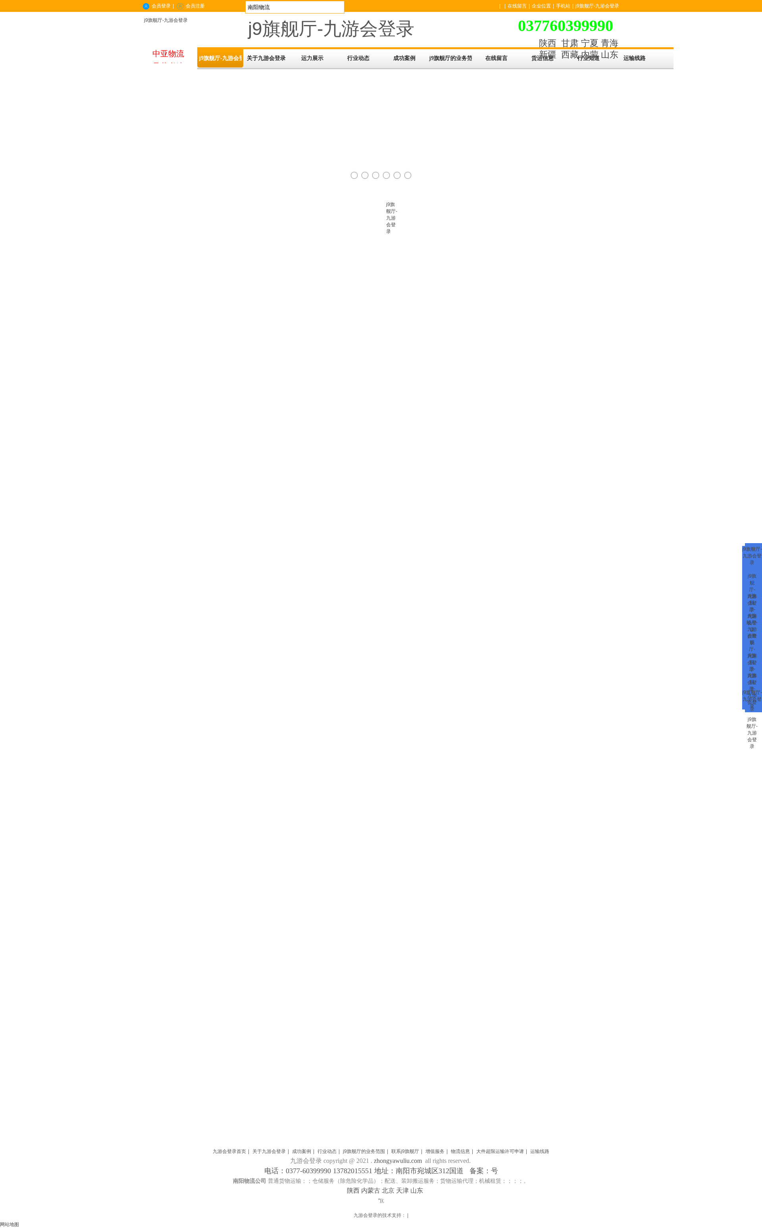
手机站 (563, 6)
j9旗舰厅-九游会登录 (166, 20)
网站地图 (9, 1224)
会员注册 (195, 6)
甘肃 (570, 43)
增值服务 (434, 1151)
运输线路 (539, 1151)
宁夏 (589, 43)
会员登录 (161, 6)
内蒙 (589, 55)
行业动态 (327, 1151)
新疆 (547, 55)
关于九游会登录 (269, 1151)
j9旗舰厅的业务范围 (364, 1151)
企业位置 (541, 6)
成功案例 (301, 1151)
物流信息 (460, 1151)
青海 (609, 43)
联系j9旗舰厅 (405, 1151)
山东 (609, 55)
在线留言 (517, 6)
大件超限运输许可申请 (500, 1151)
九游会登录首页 (229, 1151)
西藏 (570, 55)
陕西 (547, 43)
